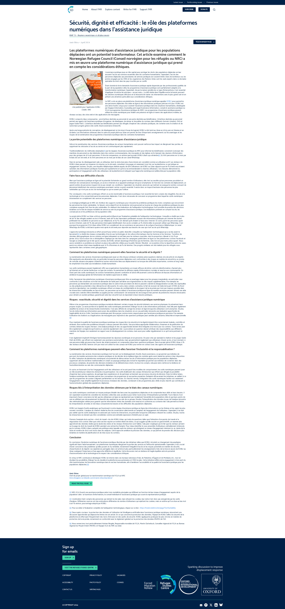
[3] (78, 234)
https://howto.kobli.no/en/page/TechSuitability (158, 508)
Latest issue (178, 2)
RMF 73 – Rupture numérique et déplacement (89, 35)
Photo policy (95, 583)
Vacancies (121, 575)
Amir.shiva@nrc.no (76, 478)
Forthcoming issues (194, 2)
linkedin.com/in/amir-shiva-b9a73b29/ (98, 478)
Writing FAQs (95, 590)
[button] (214, 10)
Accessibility (67, 583)
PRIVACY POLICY (96, 575)
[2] (159, 155)
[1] (104, 150)
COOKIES (120, 583)
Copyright (66, 575)
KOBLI (169, 101)
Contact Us (67, 590)
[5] (88, 464)
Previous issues (212, 2)
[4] (70, 317)
